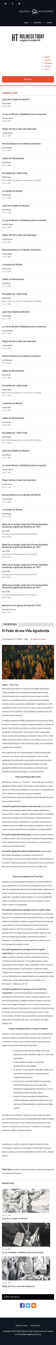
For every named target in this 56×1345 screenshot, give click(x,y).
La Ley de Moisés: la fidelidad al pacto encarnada (24, 114)
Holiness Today (39, 639)
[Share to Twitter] (28, 1305)
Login (26, 23)
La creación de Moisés (12, 191)
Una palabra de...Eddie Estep (14, 173)
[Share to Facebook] (22, 1305)
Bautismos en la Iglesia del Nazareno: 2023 (21, 605)
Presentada (10, 624)
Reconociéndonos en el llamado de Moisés (21, 144)
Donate (49, 23)
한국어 (47, 69)
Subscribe (37, 23)
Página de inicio (21, 1326)
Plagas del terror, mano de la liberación (19, 129)
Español (48, 60)
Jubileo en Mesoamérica (13, 158)
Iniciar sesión (35, 1326)
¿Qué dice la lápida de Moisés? (16, 99)
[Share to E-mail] (33, 1305)
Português (48, 63)
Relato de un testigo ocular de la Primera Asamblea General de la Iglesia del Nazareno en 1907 (25, 525)
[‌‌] (5, 4)
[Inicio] (28, 38)
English (47, 57)
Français (48, 66)
